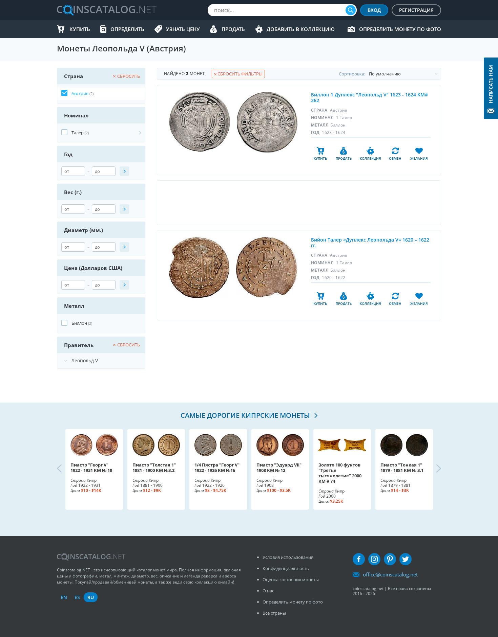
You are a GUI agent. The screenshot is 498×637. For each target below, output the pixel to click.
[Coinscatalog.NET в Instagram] (374, 559)
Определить (127, 29)
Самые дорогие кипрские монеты (246, 415)
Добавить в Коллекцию (301, 29)
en (64, 597)
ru (90, 597)
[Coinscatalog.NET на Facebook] (359, 559)
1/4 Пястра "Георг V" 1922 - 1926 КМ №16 (217, 467)
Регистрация (416, 10)
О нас (268, 591)
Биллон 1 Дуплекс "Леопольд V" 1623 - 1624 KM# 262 (369, 97)
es (77, 597)
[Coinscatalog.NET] (106, 10)
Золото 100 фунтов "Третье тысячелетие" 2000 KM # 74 (339, 473)
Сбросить (128, 76)
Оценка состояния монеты (291, 579)
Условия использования (288, 557)
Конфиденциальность (286, 568)
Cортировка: (352, 74)
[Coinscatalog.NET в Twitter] (405, 559)
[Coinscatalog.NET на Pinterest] (390, 559)
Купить (79, 29)
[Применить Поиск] (124, 171)
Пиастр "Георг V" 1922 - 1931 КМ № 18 (91, 467)
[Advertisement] (298, 202)
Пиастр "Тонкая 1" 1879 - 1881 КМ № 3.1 (401, 467)
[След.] (433, 469)
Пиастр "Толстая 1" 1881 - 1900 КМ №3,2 (154, 467)
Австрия (79, 93)
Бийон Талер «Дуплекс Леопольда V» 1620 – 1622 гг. (370, 242)
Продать (233, 29)
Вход (374, 10)
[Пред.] (65, 469)
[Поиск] (351, 10)
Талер (77, 133)
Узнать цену (183, 29)
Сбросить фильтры (239, 74)
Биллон (79, 323)
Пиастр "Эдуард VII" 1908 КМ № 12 (279, 467)
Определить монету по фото (400, 29)
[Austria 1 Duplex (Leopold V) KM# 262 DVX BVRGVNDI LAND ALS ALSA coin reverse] (267, 122)
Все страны (274, 613)
